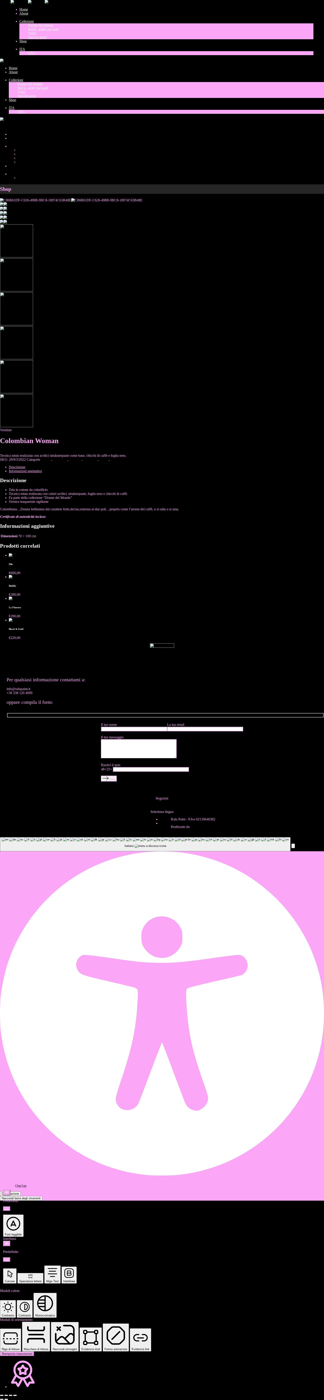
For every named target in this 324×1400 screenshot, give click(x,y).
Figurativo (60, 459)
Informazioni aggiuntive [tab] (25, 471)
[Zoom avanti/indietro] (2, 1395)
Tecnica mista (119, 459)
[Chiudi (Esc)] (15, 1395)
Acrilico (45, 459)
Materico (75, 459)
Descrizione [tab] (17, 467)
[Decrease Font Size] (6, 1208)
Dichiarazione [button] (10, 1193)
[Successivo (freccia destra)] (6, 1399)
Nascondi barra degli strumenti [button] (21, 1198)
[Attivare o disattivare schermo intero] (6, 1395)
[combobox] (145, 844)
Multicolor (90, 459)
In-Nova (196, 827)
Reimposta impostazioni (17, 1353)
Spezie (104, 459)
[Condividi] (10, 1395)
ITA (3, 127)
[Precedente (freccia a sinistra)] (2, 1399)
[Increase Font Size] (6, 1192)
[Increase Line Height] (6, 1243)
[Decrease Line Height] (6, 1259)
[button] (293, 846)
